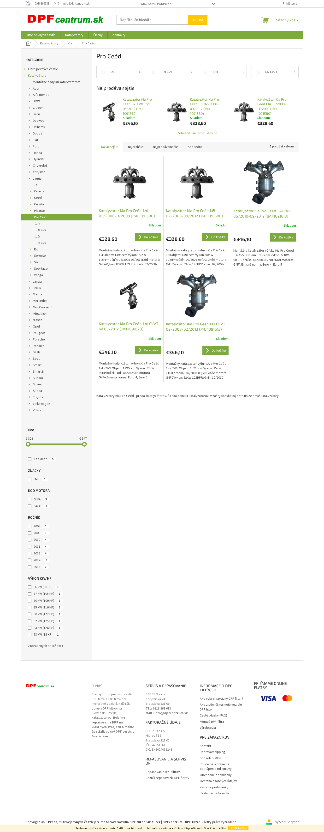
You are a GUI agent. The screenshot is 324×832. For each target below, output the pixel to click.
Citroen (38, 107)
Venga (38, 275)
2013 (40, 567)
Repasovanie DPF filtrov (163, 772)
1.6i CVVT (41, 243)
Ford (36, 146)
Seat (36, 358)
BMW (36, 101)
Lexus (37, 287)
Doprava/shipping (212, 752)
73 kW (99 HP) (46, 634)
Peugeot (39, 333)
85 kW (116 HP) (47, 607)
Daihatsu (39, 127)
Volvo (37, 410)
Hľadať (198, 20)
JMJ (40, 479)
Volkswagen (41, 403)
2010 (40, 539)
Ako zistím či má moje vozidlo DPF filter (221, 707)
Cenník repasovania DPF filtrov (167, 778)
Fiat (35, 140)
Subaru (38, 378)
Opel (36, 326)
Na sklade (44, 459)
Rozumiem (238, 828)
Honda (37, 153)
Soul (37, 262)
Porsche (39, 339)
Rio (36, 249)
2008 (40, 526)
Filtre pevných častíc (43, 69)
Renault (38, 346)
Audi (36, 88)
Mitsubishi (40, 313)
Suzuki (37, 384)
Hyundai (38, 159)
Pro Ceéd (40, 217)
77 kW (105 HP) (47, 593)
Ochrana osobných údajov (218, 781)
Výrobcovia (208, 728)
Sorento (40, 255)
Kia (35, 185)
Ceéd (38, 197)
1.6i (37, 236)
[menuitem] (40, 35)
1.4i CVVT (41, 230)
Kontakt (205, 746)
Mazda (37, 294)
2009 (40, 533)
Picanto (39, 210)
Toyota (38, 397)
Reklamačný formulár (215, 793)
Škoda (37, 391)
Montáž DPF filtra (212, 722)
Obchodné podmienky (157, 4)
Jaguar (38, 178)
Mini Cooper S (43, 307)
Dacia (37, 114)
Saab (36, 352)
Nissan (37, 320)
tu (224, 828)
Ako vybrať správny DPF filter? (221, 699)
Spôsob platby (210, 758)
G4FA (40, 499)
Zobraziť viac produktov (195, 133)
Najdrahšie (135, 147)
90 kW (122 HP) (47, 614)
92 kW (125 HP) (47, 621)
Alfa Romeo (41, 94)
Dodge (37, 133)
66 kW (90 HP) (46, 587)
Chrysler (39, 172)
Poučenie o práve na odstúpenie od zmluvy (216, 766)
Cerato (39, 204)
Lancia (37, 281)
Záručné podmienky (214, 787)
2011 (40, 546)
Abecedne (195, 147)
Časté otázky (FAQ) (213, 715)
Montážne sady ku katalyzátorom (56, 82)
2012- (40, 560)
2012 (40, 553)
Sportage (41, 268)
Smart (37, 365)
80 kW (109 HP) (47, 600)
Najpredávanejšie (165, 147)
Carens (39, 191)
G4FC (40, 506)
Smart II (38, 371)
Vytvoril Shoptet (287, 822)
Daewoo (39, 120)
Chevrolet (40, 165)
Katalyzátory (37, 75)
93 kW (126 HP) (47, 628)
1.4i (37, 223)
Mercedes (40, 300)
